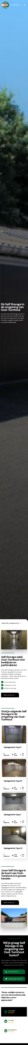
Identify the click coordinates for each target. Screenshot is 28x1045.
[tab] (14, 1012)
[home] (5, 5)
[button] (24, 5)
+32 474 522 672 (15, 5)
